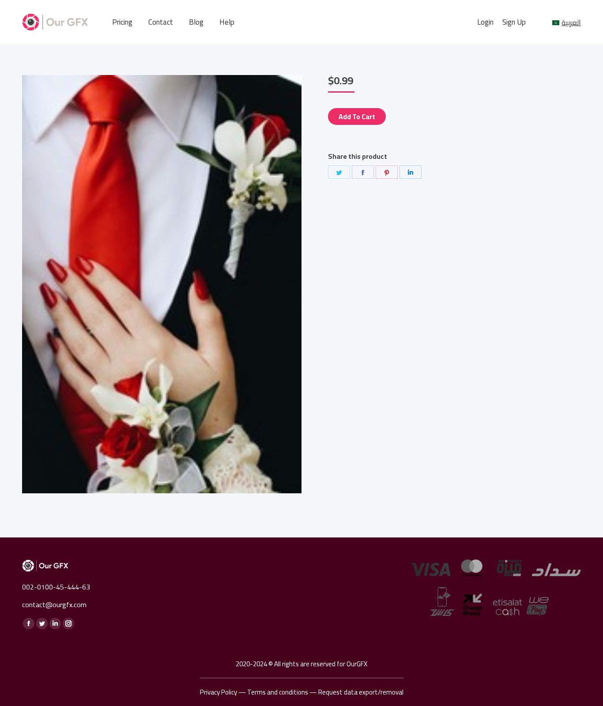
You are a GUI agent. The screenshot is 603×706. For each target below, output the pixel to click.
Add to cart (357, 116)
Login (485, 22)
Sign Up (514, 22)
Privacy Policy (218, 692)
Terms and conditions (277, 692)
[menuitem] (122, 22)
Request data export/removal (360, 692)
